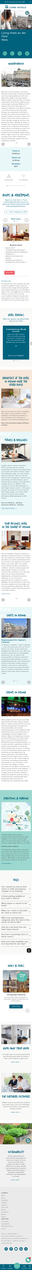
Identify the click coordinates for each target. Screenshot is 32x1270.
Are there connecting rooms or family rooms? (14, 936)
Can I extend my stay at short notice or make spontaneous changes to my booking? (14, 889)
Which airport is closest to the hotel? (14, 905)
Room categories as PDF (18, 212)
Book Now (9, 272)
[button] (2, 26)
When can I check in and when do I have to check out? (14, 912)
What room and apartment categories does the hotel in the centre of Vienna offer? (15, 920)
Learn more (6, 594)
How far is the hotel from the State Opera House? (13, 928)
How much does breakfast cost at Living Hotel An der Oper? (14, 943)
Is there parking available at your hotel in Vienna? (13, 897)
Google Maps (6, 863)
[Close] (30, 2)
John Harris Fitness (8, 508)
